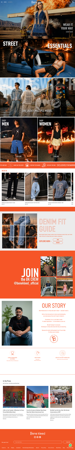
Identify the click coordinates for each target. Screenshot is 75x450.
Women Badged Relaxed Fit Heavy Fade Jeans (32, 202)
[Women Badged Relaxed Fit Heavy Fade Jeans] (36, 187)
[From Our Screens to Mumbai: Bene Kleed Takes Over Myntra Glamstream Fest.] (37, 397)
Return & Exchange (70, 447)
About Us (37, 447)
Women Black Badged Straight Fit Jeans (8, 202)
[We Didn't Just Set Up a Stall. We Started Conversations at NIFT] (61, 397)
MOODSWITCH (10, 2)
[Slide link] (37, 19)
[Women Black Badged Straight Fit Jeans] (13, 187)
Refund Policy (58, 447)
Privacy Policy (43, 447)
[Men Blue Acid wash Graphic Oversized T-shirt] (59, 187)
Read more (4, 418)
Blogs (64, 447)
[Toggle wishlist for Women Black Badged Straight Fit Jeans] (22, 174)
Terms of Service (51, 447)
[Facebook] (35, 437)
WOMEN (5, 2)
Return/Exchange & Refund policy (28, 447)
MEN (1, 2)
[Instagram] (37, 437)
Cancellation (18, 447)
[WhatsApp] (40, 437)
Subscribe (68, 442)
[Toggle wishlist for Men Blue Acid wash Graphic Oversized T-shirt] (69, 174)
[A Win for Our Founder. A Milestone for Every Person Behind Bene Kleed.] (14, 397)
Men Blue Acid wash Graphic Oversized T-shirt (55, 202)
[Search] (64, 2)
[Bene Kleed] (37, 433)
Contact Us (4, 447)
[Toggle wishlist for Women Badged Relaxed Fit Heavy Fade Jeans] (46, 174)
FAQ (8, 447)
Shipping (12, 447)
